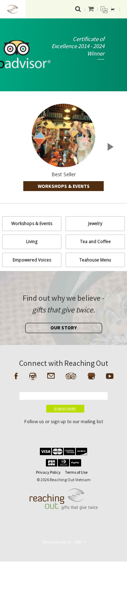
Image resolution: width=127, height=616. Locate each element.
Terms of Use (76, 472)
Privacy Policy (48, 472)
